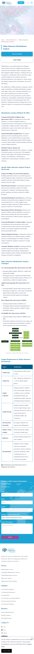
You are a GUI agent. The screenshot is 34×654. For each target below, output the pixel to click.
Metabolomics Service (7, 569)
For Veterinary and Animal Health (10, 598)
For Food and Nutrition (7, 604)
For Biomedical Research (8, 592)
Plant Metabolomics (11, 40)
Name (3, 491)
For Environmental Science (8, 601)
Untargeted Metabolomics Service (10, 572)
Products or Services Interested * (10, 514)
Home (3, 40)
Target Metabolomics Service (9, 575)
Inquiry (21, 2)
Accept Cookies (6, 650)
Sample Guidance (6, 615)
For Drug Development (7, 589)
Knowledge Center (6, 618)
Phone (3, 499)
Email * (3, 507)
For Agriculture (5, 595)
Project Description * (7, 522)
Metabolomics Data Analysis (9, 581)
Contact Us (6, 486)
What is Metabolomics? (7, 612)
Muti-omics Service (6, 578)
